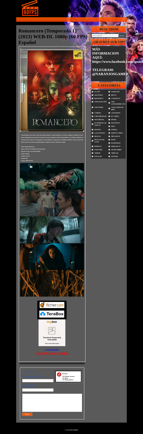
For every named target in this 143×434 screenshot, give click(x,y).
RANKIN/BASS (116, 143)
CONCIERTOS (115, 113)
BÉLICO (113, 95)
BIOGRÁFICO (98, 98)
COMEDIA (97, 113)
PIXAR (113, 140)
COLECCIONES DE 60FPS (117, 108)
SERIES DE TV (116, 146)
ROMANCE (98, 146)
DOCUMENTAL (99, 119)
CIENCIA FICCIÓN (100, 102)
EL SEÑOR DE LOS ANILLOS (100, 124)
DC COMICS (115, 116)
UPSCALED (98, 156)
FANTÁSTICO (115, 123)
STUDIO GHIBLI (116, 150)
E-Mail (30, 386)
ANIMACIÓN (115, 92)
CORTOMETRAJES (100, 116)
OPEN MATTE (115, 136)
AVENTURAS (98, 95)
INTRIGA (114, 129)
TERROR (97, 153)
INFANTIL (97, 129)
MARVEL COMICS (117, 133)
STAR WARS (98, 150)
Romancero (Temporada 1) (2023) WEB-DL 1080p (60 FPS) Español (52, 36)
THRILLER (114, 153)
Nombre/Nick (35, 376)
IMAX (113, 126)
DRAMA (113, 119)
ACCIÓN (97, 92)
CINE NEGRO (98, 107)
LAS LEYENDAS (99, 133)
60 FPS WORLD (30, 8)
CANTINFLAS (115, 98)
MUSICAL (97, 136)
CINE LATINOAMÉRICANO (118, 103)
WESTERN (114, 156)
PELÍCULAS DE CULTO (99, 141)
